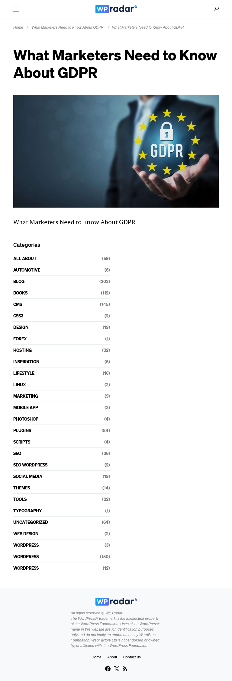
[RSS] (125, 668)
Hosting (22, 350)
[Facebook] (108, 668)
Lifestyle (23, 373)
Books (20, 292)
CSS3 (18, 315)
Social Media (27, 476)
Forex (20, 338)
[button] (16, 9)
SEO (17, 453)
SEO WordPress (30, 464)
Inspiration (26, 361)
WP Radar (113, 613)
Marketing (25, 396)
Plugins (22, 430)
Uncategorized (30, 522)
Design (20, 327)
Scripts (21, 441)
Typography (27, 510)
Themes (21, 487)
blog (18, 281)
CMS (17, 304)
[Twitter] (116, 668)
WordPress (26, 545)
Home (18, 27)
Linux (19, 384)
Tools (20, 499)
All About (25, 258)
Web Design (25, 533)
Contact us (132, 657)
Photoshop (25, 419)
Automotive (26, 269)
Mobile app (25, 407)
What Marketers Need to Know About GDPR (68, 27)
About (112, 657)
